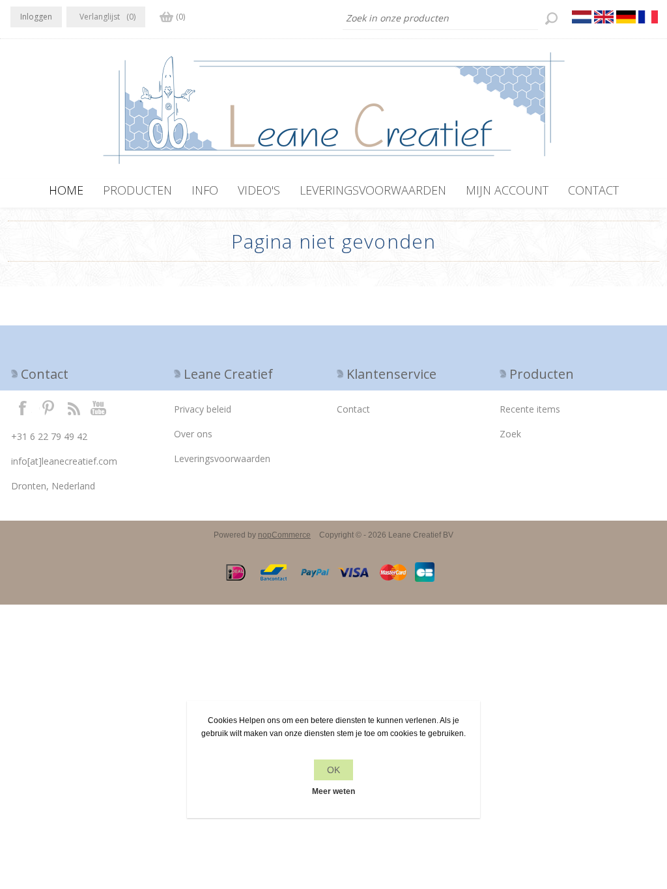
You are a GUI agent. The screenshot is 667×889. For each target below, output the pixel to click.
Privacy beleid (202, 409)
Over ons (193, 434)
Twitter (48, 407)
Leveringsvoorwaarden (222, 458)
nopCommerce (284, 535)
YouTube (99, 407)
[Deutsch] (626, 17)
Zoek (510, 434)
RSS (73, 407)
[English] (603, 17)
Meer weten (333, 791)
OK (333, 770)
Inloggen (36, 16)
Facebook (23, 407)
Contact (353, 409)
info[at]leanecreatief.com (64, 461)
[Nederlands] (581, 17)
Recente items (530, 409)
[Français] (648, 17)
